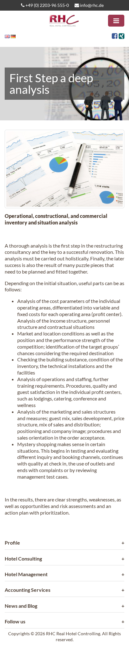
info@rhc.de (91, 5)
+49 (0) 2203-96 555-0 (46, 5)
